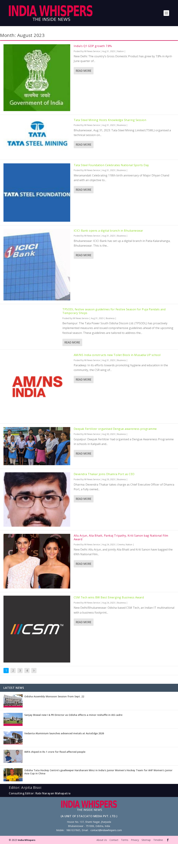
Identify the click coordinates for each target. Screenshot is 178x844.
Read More (83, 71)
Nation (120, 51)
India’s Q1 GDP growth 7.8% (93, 46)
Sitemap (146, 840)
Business (121, 125)
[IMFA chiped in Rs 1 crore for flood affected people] (13, 756)
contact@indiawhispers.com (106, 830)
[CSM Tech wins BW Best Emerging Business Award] (36, 629)
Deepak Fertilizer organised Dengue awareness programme (115, 429)
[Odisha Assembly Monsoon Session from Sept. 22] (13, 700)
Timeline (158, 840)
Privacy (135, 840)
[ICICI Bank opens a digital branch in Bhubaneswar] (36, 265)
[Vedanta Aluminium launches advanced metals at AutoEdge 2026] (13, 737)
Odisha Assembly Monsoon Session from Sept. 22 (54, 696)
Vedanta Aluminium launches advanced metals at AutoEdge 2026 (64, 733)
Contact (114, 840)
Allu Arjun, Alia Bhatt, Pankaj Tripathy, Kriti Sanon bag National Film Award (121, 537)
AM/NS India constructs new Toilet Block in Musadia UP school (117, 355)
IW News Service (92, 51)
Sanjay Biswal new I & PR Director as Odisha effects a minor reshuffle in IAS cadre (73, 715)
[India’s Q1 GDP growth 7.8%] (36, 77)
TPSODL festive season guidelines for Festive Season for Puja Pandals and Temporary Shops (113, 311)
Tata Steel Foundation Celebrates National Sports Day (111, 165)
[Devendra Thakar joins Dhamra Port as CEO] (36, 499)
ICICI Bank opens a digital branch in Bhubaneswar (108, 231)
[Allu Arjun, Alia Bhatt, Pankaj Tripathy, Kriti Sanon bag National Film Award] (36, 561)
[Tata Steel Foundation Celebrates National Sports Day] (36, 192)
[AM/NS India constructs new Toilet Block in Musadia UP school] (36, 386)
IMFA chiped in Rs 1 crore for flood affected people (54, 751)
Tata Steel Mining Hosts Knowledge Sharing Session (110, 120)
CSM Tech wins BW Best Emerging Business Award (109, 597)
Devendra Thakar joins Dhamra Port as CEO (104, 474)
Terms (124, 840)
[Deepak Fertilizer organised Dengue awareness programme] (36, 446)
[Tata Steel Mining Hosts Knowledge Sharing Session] (36, 137)
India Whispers (26, 840)
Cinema (121, 544)
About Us (101, 840)
